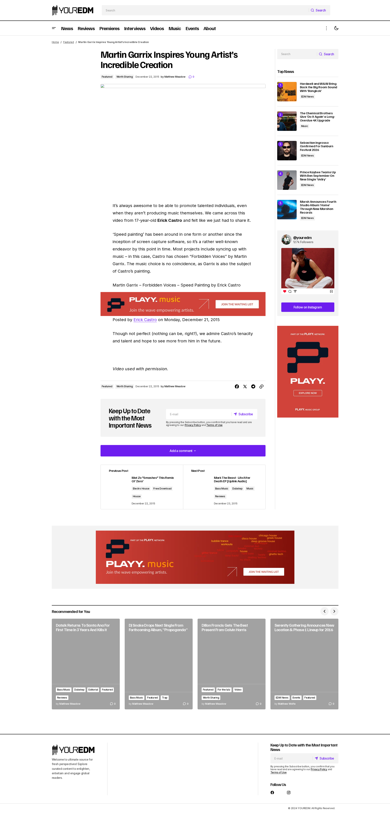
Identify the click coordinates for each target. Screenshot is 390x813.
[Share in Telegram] (253, 387)
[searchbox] (205, 10)
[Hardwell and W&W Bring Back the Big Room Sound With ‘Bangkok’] (287, 91)
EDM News (307, 96)
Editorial (93, 689)
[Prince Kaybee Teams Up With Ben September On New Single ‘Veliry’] (287, 180)
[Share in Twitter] (245, 387)
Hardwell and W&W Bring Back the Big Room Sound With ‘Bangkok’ (318, 87)
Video (238, 689)
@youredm (302, 237)
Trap (164, 697)
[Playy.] (195, 557)
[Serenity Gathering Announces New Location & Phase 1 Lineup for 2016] (304, 664)
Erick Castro (145, 319)
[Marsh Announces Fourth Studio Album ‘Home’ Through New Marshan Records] (287, 209)
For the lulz (224, 689)
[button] (54, 28)
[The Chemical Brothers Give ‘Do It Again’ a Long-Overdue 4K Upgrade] (287, 121)
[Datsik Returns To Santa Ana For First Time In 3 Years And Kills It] (86, 664)
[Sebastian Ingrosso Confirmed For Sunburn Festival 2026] (287, 150)
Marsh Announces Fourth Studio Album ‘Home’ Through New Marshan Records (318, 207)
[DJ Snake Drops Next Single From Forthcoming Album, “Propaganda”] (159, 664)
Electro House (141, 488)
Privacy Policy (193, 425)
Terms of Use (214, 425)
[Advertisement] (307, 372)
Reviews (220, 496)
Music (249, 488)
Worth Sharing (124, 76)
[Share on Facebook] (237, 387)
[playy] (183, 304)
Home (55, 42)
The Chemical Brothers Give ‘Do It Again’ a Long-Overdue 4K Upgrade (317, 116)
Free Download (162, 488)
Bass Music (221, 488)
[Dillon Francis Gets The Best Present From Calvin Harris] (232, 664)
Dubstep (237, 488)
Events (297, 697)
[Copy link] (261, 387)
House (137, 496)
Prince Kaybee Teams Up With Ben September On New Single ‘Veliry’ (318, 175)
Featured (68, 42)
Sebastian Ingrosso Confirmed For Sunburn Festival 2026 (316, 146)
